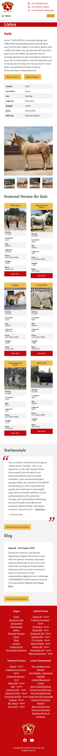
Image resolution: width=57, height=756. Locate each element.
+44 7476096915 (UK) (39, 3)
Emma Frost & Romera (40, 689)
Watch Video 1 (12, 77)
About (16, 636)
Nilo (13, 686)
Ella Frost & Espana (41, 710)
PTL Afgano (37, 640)
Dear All (12, 548)
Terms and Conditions (16, 650)
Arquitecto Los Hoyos (16, 669)
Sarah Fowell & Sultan (40, 686)
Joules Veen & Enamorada (40, 696)
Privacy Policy (16, 646)
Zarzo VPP (13, 706)
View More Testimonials (17, 527)
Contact (16, 643)
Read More (40, 509)
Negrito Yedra (37, 643)
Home (16, 616)
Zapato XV (37, 616)
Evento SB (37, 646)
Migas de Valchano (37, 653)
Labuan (12, 666)
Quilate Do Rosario (16, 676)
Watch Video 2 (32, 77)
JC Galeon (37, 626)
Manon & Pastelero (41, 706)
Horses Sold (16, 623)
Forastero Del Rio (13, 696)
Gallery (16, 630)
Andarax (13, 700)
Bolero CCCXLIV (13, 693)
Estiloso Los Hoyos (40, 620)
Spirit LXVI (13, 683)
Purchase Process (16, 633)
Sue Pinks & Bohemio (41, 693)
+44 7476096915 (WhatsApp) (42, 10)
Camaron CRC (12, 689)
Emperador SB (37, 633)
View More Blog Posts (16, 598)
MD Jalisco (13, 703)
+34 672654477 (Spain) (40, 7)
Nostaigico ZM (37, 650)
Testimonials (16, 626)
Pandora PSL (37, 636)
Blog (16, 640)
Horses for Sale (16, 620)
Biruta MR (37, 630)
